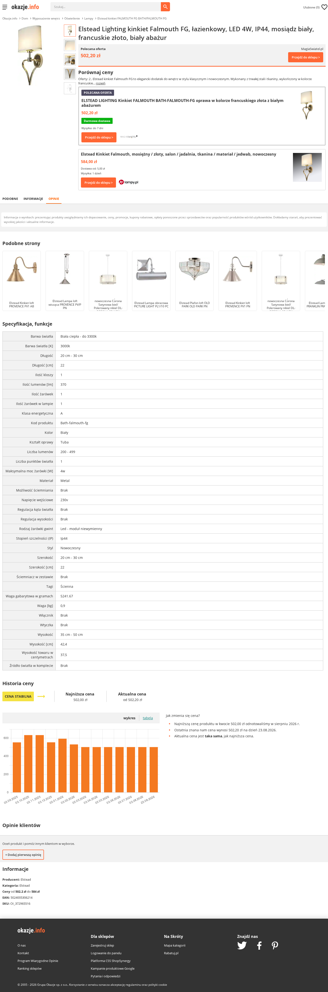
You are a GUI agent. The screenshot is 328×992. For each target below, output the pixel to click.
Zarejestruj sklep (102, 945)
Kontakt (23, 953)
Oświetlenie (72, 18)
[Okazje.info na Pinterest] (275, 946)
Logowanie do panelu (106, 953)
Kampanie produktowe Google (112, 968)
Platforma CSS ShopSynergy (111, 961)
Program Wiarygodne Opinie (38, 961)
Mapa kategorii (174, 945)
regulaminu (133, 985)
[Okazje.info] (27, 7)
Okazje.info (9, 18)
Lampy (88, 18)
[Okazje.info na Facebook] (259, 946)
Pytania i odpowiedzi (105, 976)
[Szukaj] (109, 4)
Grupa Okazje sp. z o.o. (52, 985)
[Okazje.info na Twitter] (242, 945)
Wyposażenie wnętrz (46, 18)
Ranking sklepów (30, 968)
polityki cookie (157, 985)
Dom (25, 18)
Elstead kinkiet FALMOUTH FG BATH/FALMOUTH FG (132, 18)
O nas (22, 945)
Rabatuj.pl (171, 953)
